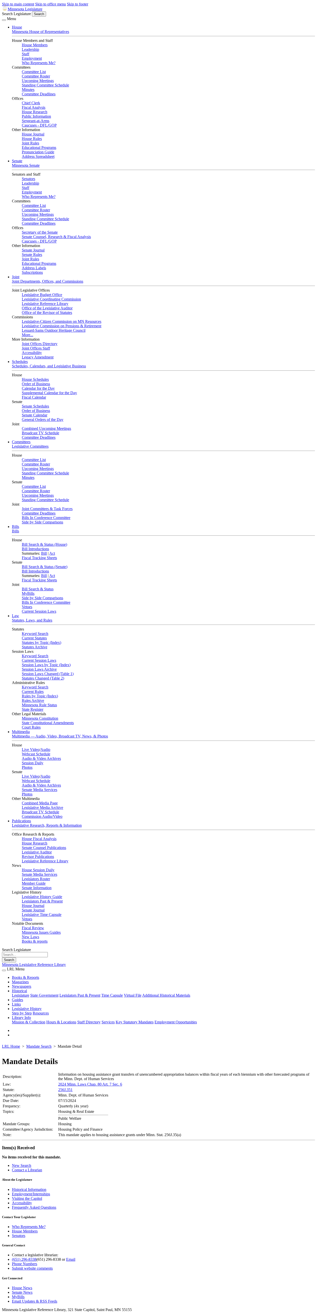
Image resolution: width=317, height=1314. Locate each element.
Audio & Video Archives (41, 758)
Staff (25, 54)
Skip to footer (77, 4)
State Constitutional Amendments (48, 723)
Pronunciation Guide (38, 152)
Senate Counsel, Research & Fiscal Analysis (56, 237)
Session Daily (32, 763)
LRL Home (11, 1046)
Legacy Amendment (37, 357)
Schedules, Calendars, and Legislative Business (49, 366)
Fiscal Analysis (33, 107)
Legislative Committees (30, 446)
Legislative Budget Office (42, 295)
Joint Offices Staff (36, 348)
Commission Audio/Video (42, 816)
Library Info (21, 1017)
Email (70, 1259)
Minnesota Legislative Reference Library (34, 964)
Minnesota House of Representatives (40, 31)
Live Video (30, 749)
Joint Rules (30, 143)
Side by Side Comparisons (42, 522)
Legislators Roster (36, 879)
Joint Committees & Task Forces (47, 509)
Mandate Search (39, 1046)
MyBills (28, 593)
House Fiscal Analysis (39, 839)
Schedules (20, 361)
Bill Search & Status (37, 589)
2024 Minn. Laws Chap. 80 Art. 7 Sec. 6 (90, 1084)
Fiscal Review (33, 928)
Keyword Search (35, 633)
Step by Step (22, 1013)
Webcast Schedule (36, 754)
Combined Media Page (40, 803)
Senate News (22, 1292)
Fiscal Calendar (34, 397)
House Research (34, 112)
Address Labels (34, 268)
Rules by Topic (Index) (40, 696)
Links (16, 1004)
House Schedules (35, 379)
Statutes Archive (34, 647)
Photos (27, 767)
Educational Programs (39, 147)
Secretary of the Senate (40, 232)
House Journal (33, 134)
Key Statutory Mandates (135, 1022)
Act (52, 553)
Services (108, 1022)
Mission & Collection (28, 1022)
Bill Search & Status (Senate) (44, 567)
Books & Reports (25, 977)
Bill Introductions (35, 549)
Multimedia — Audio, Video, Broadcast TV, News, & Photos (60, 736)
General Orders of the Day (42, 419)
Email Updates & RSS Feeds (34, 1301)
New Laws (30, 937)
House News (22, 1288)
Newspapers (21, 986)
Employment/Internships (31, 1194)
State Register (32, 709)
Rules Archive (33, 700)
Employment (32, 58)
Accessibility (32, 353)
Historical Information (29, 1189)
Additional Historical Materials (166, 995)
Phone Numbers (24, 1264)
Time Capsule (112, 995)
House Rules (32, 139)
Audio (45, 749)
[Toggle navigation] (4, 20)
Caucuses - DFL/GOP (39, 125)
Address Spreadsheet (38, 156)
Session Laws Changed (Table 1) (48, 674)
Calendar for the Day (38, 388)
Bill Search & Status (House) (44, 544)
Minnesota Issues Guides (41, 932)
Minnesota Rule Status (39, 705)
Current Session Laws (39, 611)
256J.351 (65, 1090)
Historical (19, 991)
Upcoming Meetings (38, 81)
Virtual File (132, 995)
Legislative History (27, 1009)
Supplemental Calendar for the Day (49, 393)
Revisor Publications (38, 856)
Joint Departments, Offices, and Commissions (47, 281)
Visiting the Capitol (27, 1198)
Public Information (36, 116)
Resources (41, 1013)
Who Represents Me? (38, 63)
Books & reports (35, 941)
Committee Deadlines (38, 94)
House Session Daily (38, 870)
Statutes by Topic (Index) (41, 642)
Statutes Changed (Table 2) (43, 678)
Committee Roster (36, 76)
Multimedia (21, 732)
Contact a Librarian (27, 1170)
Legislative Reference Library (45, 303)
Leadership (30, 49)
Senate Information (37, 888)
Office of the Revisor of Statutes (47, 312)
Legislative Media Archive (42, 807)
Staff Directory (89, 1022)
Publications (21, 821)
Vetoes (27, 607)
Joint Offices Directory (39, 344)
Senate (17, 161)
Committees (21, 442)
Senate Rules (32, 254)
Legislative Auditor (37, 852)
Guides (17, 1000)
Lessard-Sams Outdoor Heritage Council (53, 330)
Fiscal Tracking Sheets (39, 558)
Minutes (28, 89)
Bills (15, 526)
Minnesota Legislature (25, 9)
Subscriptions (32, 272)
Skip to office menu (50, 4)
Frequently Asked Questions (34, 1207)
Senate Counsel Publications (44, 848)
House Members (35, 45)
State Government (44, 995)
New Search (21, 1165)
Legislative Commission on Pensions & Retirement (61, 326)
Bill (44, 553)
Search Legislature (16, 14)
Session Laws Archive (39, 669)
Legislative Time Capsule (41, 914)
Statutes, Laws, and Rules (32, 620)
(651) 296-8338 (24, 1259)
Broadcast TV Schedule (40, 433)
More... (27, 335)
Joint (15, 277)
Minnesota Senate (26, 165)
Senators (28, 179)
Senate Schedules (35, 406)
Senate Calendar (34, 415)
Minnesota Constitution (40, 718)
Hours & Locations (61, 1022)
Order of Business (36, 384)
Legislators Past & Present (42, 901)
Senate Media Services (39, 790)
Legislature (20, 995)
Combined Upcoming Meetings (46, 428)
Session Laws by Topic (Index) (46, 665)
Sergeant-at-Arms (35, 121)
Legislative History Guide (42, 897)
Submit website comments (32, 1268)
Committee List (34, 72)
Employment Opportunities (176, 1022)
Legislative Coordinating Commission (51, 299)
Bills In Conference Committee (46, 518)
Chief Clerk (31, 103)
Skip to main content (18, 4)
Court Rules (31, 727)
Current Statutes (34, 638)
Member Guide (34, 883)
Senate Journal (33, 250)
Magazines (20, 982)
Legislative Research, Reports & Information (47, 825)
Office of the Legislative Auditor (47, 308)
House (17, 27)
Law (15, 616)
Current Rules (33, 691)
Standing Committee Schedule (45, 85)
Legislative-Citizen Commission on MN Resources (61, 321)
